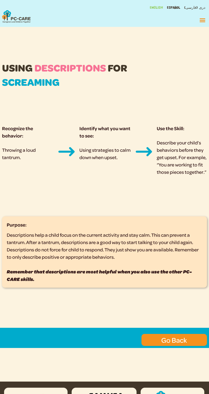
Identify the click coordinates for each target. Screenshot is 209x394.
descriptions (70, 67)
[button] (202, 20)
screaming (31, 81)
